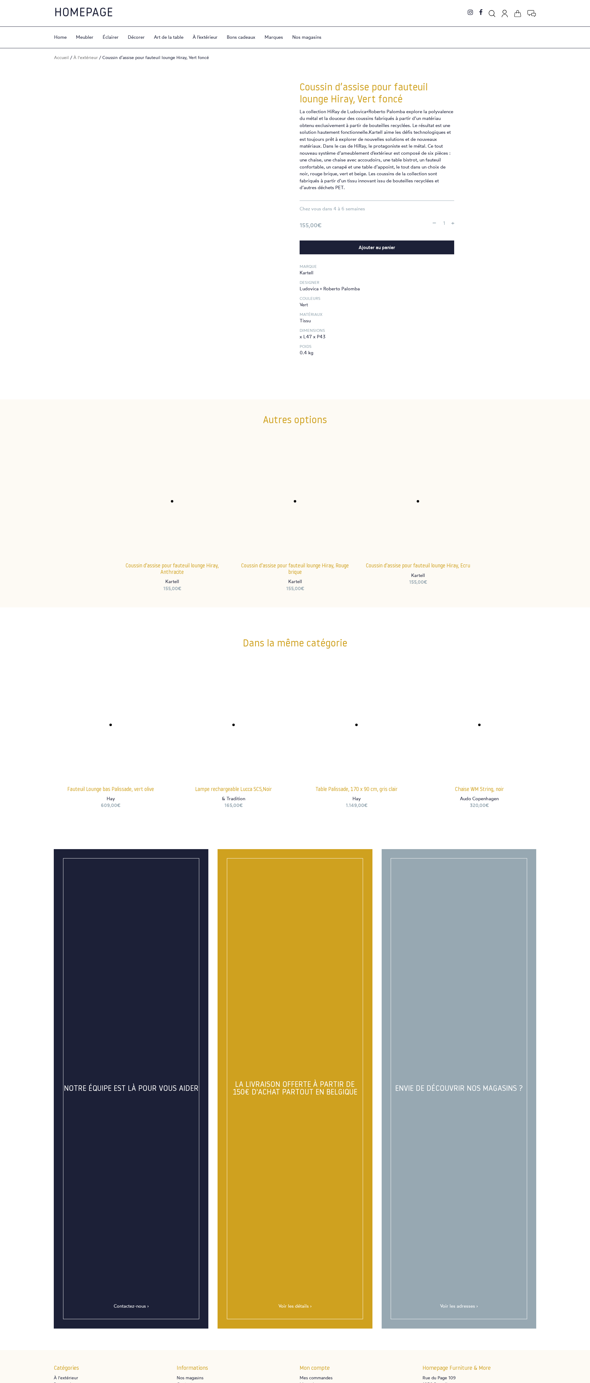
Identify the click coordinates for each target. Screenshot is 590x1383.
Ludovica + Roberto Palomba (330, 289)
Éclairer (111, 37)
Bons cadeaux (241, 37)
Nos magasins (306, 37)
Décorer (136, 37)
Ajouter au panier (377, 247)
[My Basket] (517, 12)
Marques (274, 37)
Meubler (84, 37)
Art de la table (168, 37)
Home (60, 37)
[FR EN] (531, 12)
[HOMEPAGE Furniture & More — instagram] (470, 13)
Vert (304, 305)
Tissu (305, 321)
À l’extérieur (205, 37)
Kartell (306, 273)
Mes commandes (316, 1377)
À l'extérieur (85, 57)
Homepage (83, 13)
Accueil (61, 57)
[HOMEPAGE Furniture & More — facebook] (480, 13)
